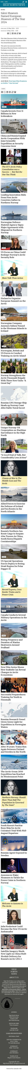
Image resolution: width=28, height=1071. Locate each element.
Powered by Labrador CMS (14, 1068)
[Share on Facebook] (8, 33)
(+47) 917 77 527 (14, 1030)
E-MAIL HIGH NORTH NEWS (14, 1033)
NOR (2, 2)
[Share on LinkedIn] (13, 33)
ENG (6, 2)
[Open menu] (26, 2)
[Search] (23, 2)
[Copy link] (17, 33)
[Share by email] (15, 33)
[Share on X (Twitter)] (10, 33)
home (3, 88)
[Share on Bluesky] (20, 33)
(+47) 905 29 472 (15, 1043)
